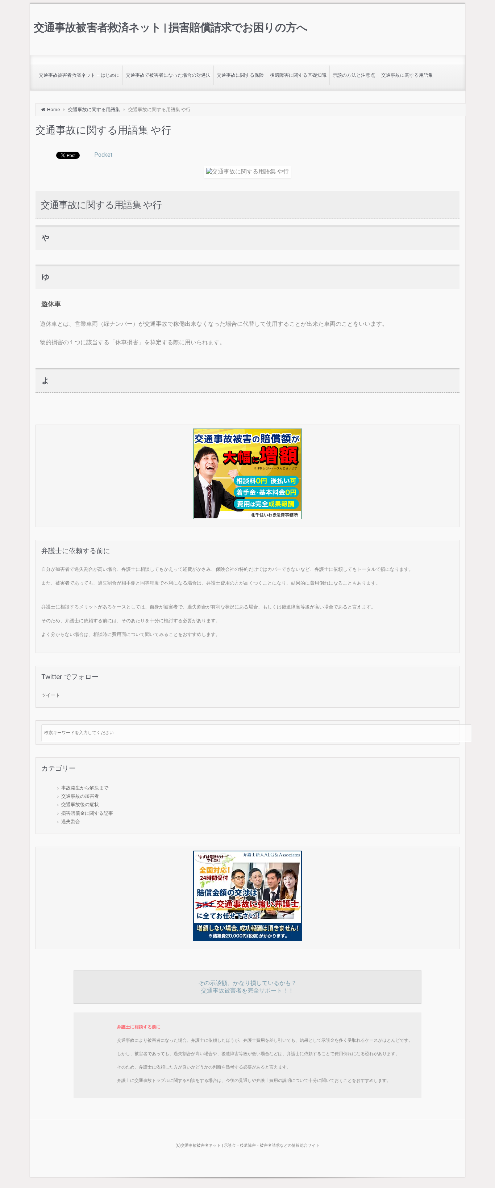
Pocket (103, 154)
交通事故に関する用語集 (407, 75)
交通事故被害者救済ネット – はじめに (79, 75)
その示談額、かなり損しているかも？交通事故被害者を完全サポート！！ (247, 987)
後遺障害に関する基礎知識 (298, 75)
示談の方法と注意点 (354, 75)
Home (53, 109)
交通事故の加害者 (80, 796)
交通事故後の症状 (80, 804)
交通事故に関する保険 (240, 75)
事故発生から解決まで (84, 788)
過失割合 (70, 821)
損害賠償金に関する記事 (87, 813)
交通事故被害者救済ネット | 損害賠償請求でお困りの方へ (170, 27)
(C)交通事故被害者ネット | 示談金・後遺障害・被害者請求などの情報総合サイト (247, 1145)
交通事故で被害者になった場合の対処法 (168, 75)
